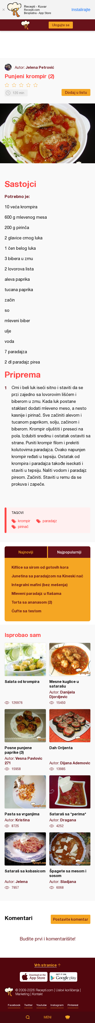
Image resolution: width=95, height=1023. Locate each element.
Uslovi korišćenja (67, 990)
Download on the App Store (34, 977)
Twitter (28, 1005)
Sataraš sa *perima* (70, 801)
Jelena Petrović (40, 67)
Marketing (22, 994)
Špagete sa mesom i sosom (70, 861)
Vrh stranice (45, 965)
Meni (47, 1017)
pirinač (23, 526)
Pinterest (73, 1005)
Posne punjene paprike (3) (25, 740)
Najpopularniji (69, 552)
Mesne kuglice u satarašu (70, 674)
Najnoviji (25, 552)
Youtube (41, 1005)
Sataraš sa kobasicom (25, 861)
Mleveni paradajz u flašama (36, 593)
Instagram (57, 1005)
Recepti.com (9, 991)
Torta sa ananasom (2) (32, 602)
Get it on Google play (63, 977)
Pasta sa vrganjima (25, 801)
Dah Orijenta (70, 740)
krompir (24, 521)
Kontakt (37, 994)
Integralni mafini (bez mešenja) (40, 584)
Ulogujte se (60, 25)
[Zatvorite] (3, 9)
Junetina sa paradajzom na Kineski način (47, 576)
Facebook (14, 1005)
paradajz (50, 521)
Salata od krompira (25, 674)
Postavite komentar (70, 919)
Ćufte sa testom (26, 611)
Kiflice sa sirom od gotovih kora (40, 567)
